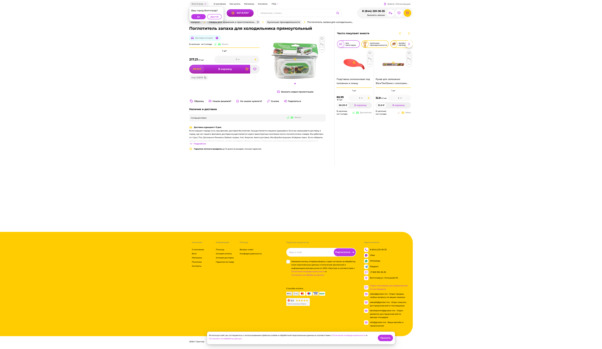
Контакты (263, 4)
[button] (199, 3)
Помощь (220, 249)
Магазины (249, 4)
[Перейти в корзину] (407, 13)
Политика (197, 262)
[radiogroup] (354, 90)
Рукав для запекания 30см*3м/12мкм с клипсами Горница (391, 82)
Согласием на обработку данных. (308, 275)
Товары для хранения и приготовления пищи (232, 22)
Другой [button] (214, 17)
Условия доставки (225, 258)
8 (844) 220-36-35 (373, 11)
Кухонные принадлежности (283, 22)
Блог (194, 253)
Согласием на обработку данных (225, 338)
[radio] (354, 87)
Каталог (195, 22)
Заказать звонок (376, 15)
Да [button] (198, 17)
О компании (220, 4)
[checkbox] (288, 262)
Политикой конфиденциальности (308, 271)
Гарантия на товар (225, 262)
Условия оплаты (224, 253)
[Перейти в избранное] (399, 13)
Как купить (235, 4)
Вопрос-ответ (246, 249)
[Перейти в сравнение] (390, 13)
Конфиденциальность (251, 253)
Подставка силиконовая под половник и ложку (353, 81)
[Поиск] (337, 13)
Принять (385, 337)
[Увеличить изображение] (354, 62)
